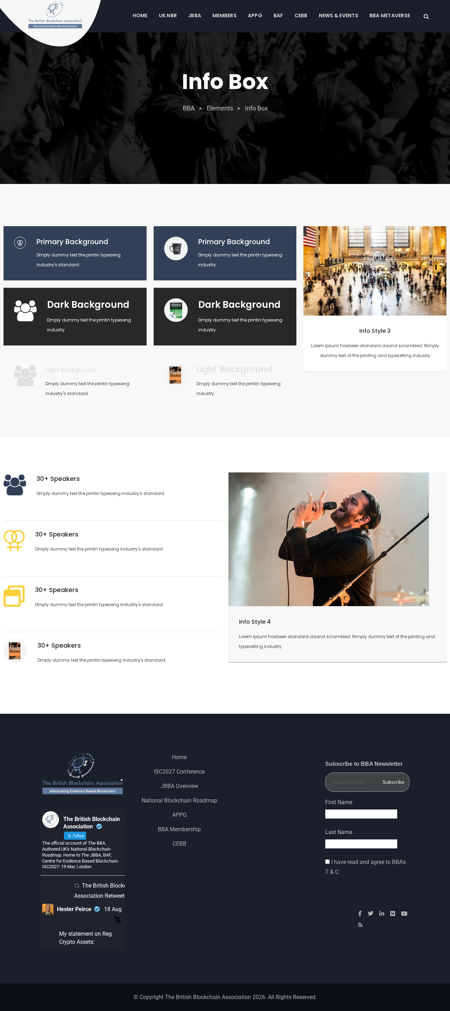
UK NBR (168, 15)
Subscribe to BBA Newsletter (364, 764)
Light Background (70, 370)
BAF (278, 15)
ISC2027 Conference (179, 771)
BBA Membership (179, 829)
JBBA (194, 15)
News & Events (338, 15)
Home (140, 15)
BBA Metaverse (389, 15)
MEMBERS (224, 15)
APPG (255, 15)
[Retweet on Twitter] (76, 885)
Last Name (338, 832)
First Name (338, 802)
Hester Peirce (74, 909)
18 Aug (113, 909)
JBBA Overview (179, 786)
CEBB (301, 15)
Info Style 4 (255, 622)
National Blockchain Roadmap (179, 800)
